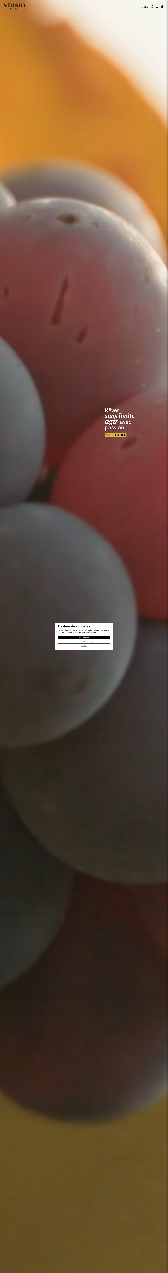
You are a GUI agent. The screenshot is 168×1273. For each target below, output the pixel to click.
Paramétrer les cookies (84, 642)
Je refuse (84, 646)
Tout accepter (84, 637)
